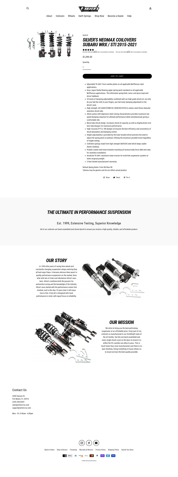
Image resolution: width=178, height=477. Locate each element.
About (49, 16)
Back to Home (49, 450)
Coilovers (60, 16)
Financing (73, 450)
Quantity (86, 62)
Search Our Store (127, 450)
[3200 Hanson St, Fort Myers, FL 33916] (89, 401)
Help (129, 16)
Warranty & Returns (86, 450)
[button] (88, 50)
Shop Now (99, 16)
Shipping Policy (113, 450)
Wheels (71, 16)
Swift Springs (84, 16)
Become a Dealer (116, 16)
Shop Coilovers (62, 450)
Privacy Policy (100, 450)
